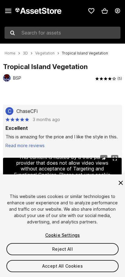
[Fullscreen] (114, 158)
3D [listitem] (25, 53)
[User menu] (117, 11)
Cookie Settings (62, 235)
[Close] (120, 183)
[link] (91, 11)
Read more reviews (25, 145)
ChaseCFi (27, 111)
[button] (104, 11)
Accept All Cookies (62, 266)
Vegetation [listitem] (45, 53)
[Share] (103, 158)
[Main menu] (8, 11)
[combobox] (62, 33)
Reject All (62, 249)
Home (10, 53)
